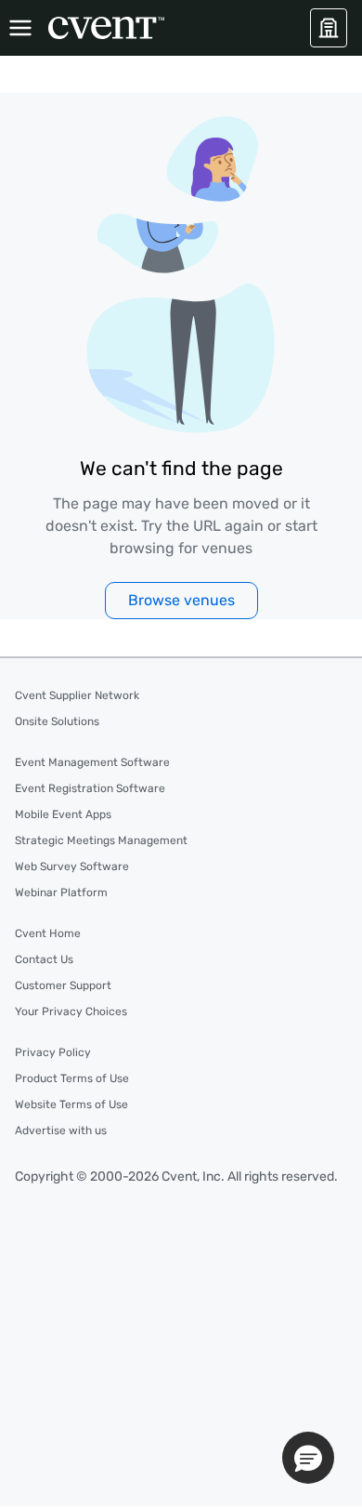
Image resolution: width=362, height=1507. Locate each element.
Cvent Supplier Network (77, 695)
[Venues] (328, 27)
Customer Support (63, 985)
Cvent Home (48, 933)
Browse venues (181, 600)
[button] (308, 1458)
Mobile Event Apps (63, 814)
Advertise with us (61, 1130)
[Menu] (20, 28)
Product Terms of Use (72, 1078)
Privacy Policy (53, 1052)
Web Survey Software (72, 866)
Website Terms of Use (71, 1104)
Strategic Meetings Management (101, 840)
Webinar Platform (61, 892)
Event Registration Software (90, 788)
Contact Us (44, 959)
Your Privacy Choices (71, 1011)
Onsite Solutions (57, 721)
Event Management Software (92, 762)
